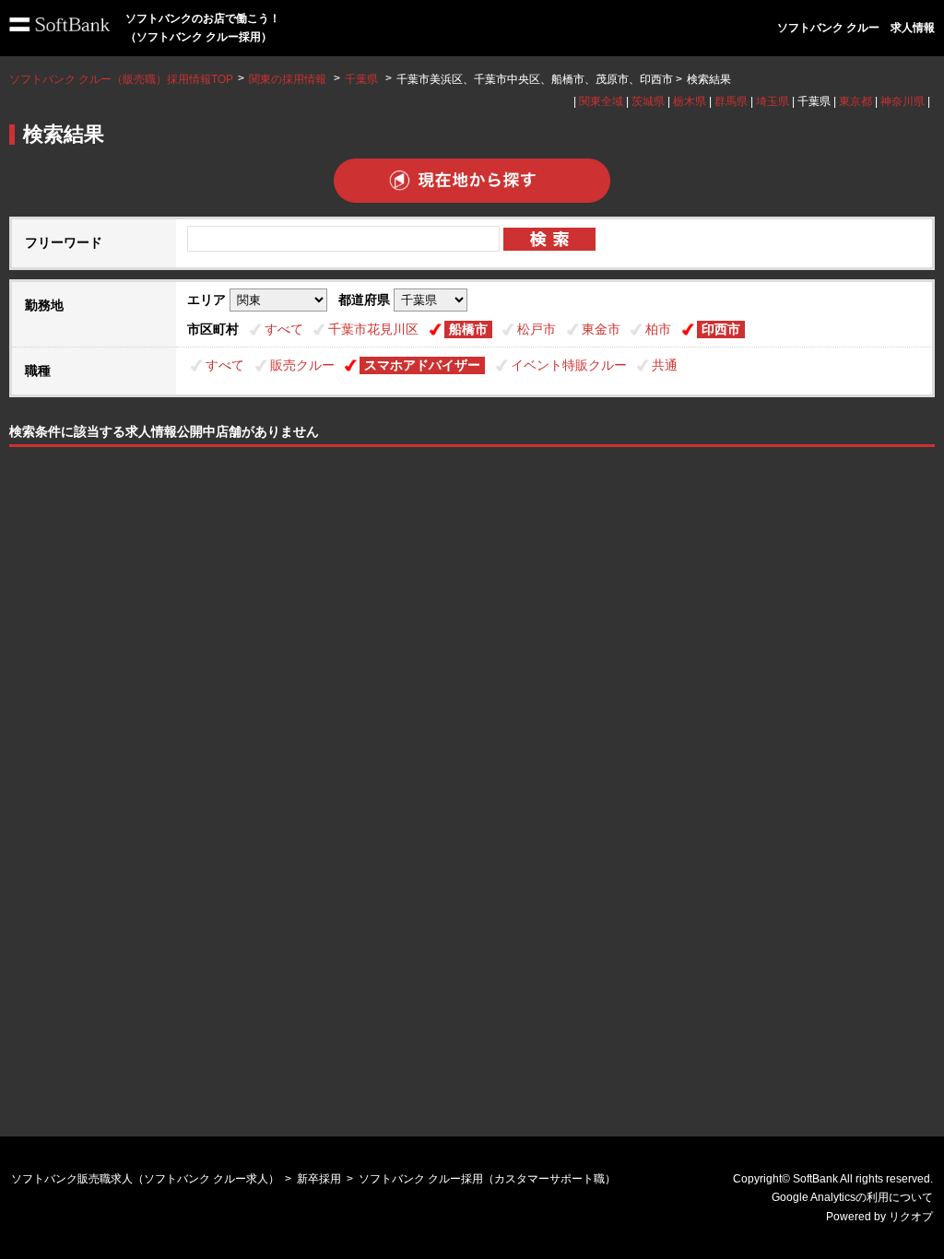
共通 (665, 365)
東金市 (601, 329)
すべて (284, 329)
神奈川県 (902, 101)
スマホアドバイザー (422, 365)
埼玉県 (772, 101)
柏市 (658, 329)
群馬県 (731, 101)
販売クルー (302, 365)
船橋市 (468, 329)
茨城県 (648, 101)
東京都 (855, 101)
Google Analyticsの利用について (852, 1197)
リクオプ (911, 1216)
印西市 (721, 329)
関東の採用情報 (289, 79)
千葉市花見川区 (373, 329)
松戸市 (536, 329)
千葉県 (361, 79)
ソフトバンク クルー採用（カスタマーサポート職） (487, 1178)
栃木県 (689, 101)
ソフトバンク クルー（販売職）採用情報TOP (121, 79)
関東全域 (601, 101)
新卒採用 (319, 1178)
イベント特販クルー (569, 365)
